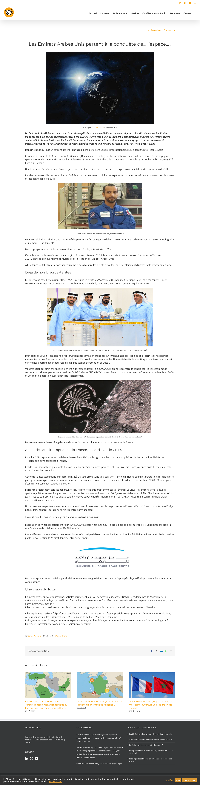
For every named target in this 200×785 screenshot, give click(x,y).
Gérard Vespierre (34, 636)
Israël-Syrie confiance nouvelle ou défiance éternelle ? (151, 734)
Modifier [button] (169, 780)
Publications (54, 737)
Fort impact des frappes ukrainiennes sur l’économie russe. (150, 760)
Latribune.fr (99, 127)
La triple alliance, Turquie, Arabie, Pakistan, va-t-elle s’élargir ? (151, 752)
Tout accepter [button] (189, 780)
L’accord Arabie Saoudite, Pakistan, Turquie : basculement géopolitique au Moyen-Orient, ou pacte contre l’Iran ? (46, 704)
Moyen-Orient (61, 636)
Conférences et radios (43, 740)
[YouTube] (36, 758)
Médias (28, 740)
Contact (28, 742)
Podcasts (59, 740)
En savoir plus (55, 781)
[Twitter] (31, 758)
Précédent (156, 30)
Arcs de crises (40, 737)
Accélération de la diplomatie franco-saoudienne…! (150, 740)
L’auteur (28, 737)
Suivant (168, 30)
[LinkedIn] (26, 758)
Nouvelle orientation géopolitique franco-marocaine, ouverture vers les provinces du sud (151, 704)
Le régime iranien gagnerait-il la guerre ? (146, 745)
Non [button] (178, 780)
